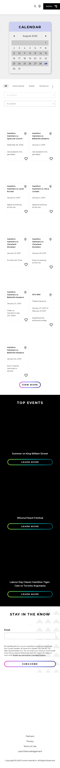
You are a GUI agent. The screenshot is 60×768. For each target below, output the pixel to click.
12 (30, 53)
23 (14, 63)
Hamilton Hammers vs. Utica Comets (40, 189)
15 (46, 53)
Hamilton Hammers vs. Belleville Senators (40, 136)
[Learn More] (30, 428)
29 (45, 63)
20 (35, 58)
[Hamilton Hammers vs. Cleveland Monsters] (17, 226)
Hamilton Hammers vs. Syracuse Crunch (14, 136)
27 (35, 63)
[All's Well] (42, 281)
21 (40, 58)
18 (25, 58)
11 (25, 53)
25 (25, 63)
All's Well (36, 294)
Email (7, 630)
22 (46, 58)
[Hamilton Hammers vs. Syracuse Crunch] (17, 120)
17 (19, 58)
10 (19, 53)
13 (35, 53)
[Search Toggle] (35, 6)
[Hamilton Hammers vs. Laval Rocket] (17, 173)
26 (30, 63)
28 (40, 63)
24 (19, 63)
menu (49, 6)
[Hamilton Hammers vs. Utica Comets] (42, 173)
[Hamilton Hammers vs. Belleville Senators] (42, 120)
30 (14, 69)
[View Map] (39, 6)
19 (30, 58)
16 (14, 58)
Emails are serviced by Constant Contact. (29, 655)
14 (40, 53)
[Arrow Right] (53, 86)
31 (19, 69)
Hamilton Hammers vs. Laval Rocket (15, 189)
